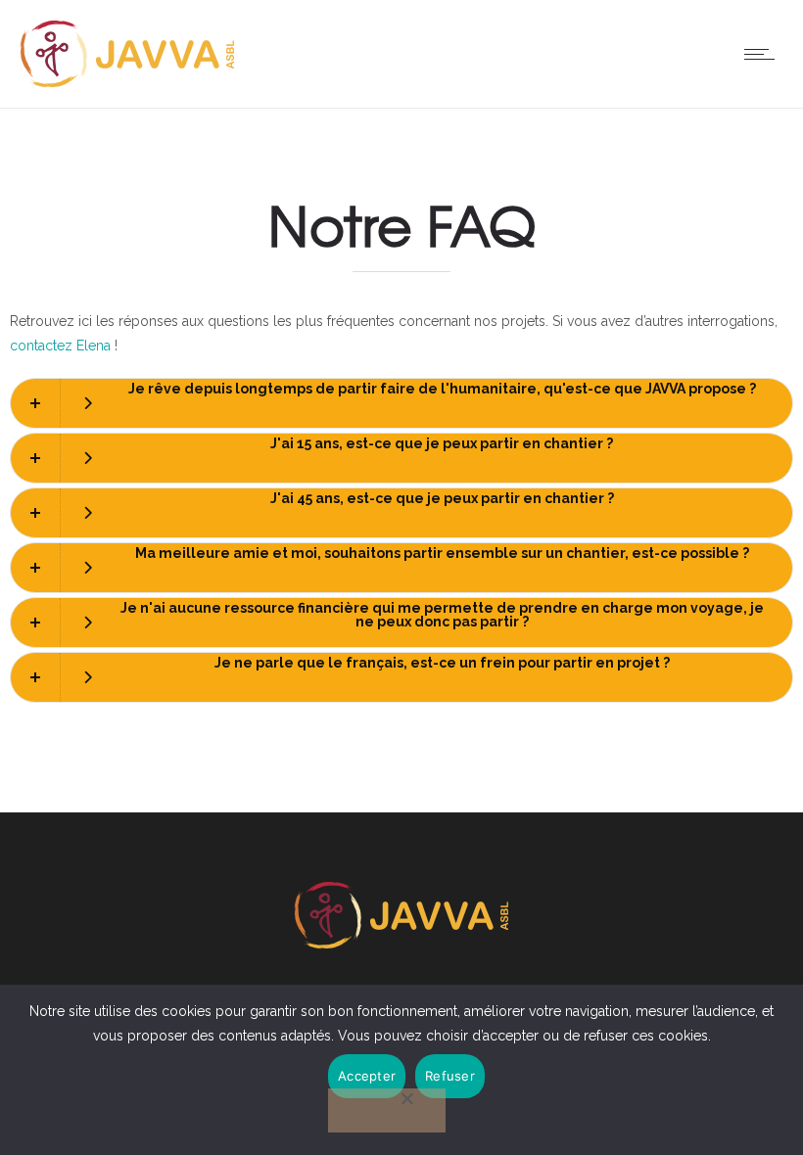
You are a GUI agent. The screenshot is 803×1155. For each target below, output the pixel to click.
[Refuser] (387, 1110)
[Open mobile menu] (763, 53)
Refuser (450, 1076)
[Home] (127, 83)
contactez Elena (60, 345)
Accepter (367, 1076)
